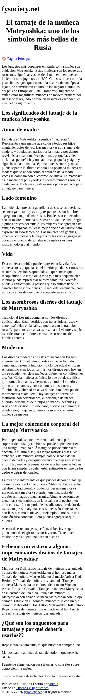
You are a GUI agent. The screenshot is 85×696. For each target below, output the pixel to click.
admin (53, 684)
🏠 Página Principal (16, 59)
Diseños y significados (32, 688)
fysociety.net (33, 692)
